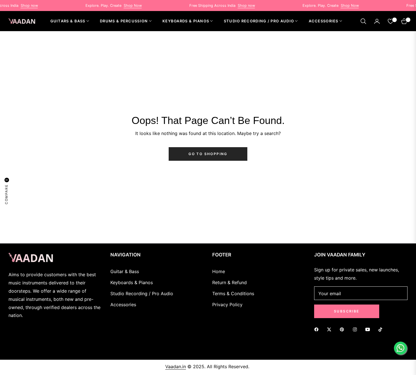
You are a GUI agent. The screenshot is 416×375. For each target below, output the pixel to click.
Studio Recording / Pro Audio (141, 293)
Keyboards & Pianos (131, 282)
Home (218, 271)
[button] (363, 21)
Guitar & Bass (124, 271)
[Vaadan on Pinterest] (343, 329)
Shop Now (126, 5)
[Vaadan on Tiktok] (381, 329)
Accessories (123, 304)
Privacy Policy (227, 304)
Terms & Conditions (233, 293)
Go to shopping (208, 154)
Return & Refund (229, 282)
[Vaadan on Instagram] (356, 329)
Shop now (22, 5)
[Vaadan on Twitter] (330, 329)
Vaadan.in (175, 366)
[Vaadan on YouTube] (369, 329)
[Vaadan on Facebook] (317, 329)
